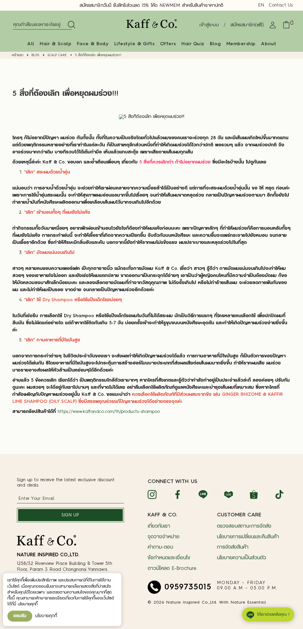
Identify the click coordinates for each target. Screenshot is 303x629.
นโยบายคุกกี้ (46, 616)
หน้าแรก (17, 55)
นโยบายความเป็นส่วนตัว (241, 557)
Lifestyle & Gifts (134, 44)
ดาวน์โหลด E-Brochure (172, 568)
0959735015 (188, 587)
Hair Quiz (192, 44)
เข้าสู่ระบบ (209, 25)
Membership (241, 44)
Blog (215, 44)
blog (35, 55)
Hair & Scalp (55, 44)
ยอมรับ (19, 616)
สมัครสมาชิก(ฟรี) (247, 25)
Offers (168, 44)
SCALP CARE (57, 55)
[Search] (70, 25)
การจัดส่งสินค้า (233, 547)
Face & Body (93, 44)
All (30, 44)
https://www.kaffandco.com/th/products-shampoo (109, 412)
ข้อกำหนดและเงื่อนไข (169, 557)
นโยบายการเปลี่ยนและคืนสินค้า (248, 536)
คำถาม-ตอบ (160, 547)
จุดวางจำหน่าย (163, 536)
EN (261, 5)
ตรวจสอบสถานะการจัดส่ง (244, 526)
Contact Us (281, 5)
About (268, 44)
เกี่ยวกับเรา (159, 526)
